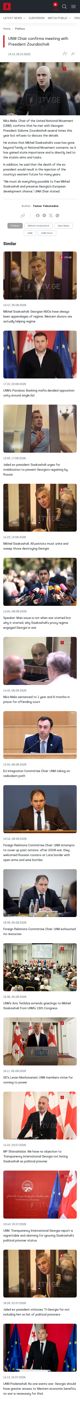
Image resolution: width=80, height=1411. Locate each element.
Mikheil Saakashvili (38, 226)
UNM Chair (47, 233)
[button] (14, 18)
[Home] (7, 6)
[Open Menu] (73, 6)
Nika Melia (63, 226)
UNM (29, 233)
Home (7, 28)
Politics (15, 226)
